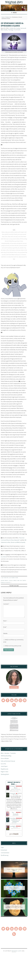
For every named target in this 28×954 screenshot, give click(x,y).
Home (3, 17)
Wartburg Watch (5, 774)
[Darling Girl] (7, 797)
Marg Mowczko (4, 769)
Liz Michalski (16, 794)
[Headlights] (7, 829)
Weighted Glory (16, 951)
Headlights (12, 826)
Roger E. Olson (4, 771)
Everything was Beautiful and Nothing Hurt (15, 820)
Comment (6, 604)
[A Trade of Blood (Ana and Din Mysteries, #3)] (7, 789)
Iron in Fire (3, 763)
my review (3, 556)
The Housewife (15, 813)
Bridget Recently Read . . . (14, 783)
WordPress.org (4, 855)
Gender (18, 28)
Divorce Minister (5, 758)
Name (5, 621)
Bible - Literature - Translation (8, 753)
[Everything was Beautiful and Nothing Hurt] (7, 821)
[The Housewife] (7, 816)
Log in (2, 847)
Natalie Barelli (16, 815)
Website (5, 633)
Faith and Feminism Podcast (8, 761)
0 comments (17, 30)
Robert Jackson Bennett (16, 789)
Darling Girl (12, 793)
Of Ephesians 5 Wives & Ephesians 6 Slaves (12, 24)
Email (5, 627)
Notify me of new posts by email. (13, 646)
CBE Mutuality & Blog (6, 756)
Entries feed (4, 850)
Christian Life (8, 17)
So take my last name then (10, 577)
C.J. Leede (16, 827)
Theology (10, 30)
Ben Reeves (14, 822)
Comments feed (5, 852)
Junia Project (4, 766)
